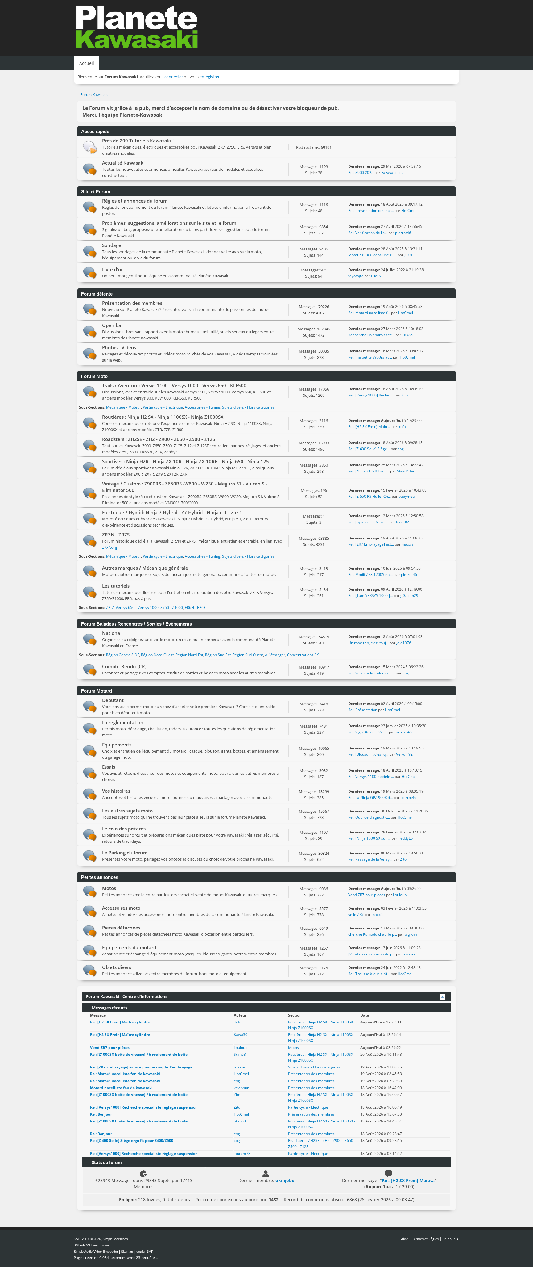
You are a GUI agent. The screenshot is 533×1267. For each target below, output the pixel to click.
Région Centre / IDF (122, 654)
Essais (108, 767)
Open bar (112, 325)
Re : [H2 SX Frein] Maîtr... (369, 426)
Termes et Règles (425, 1238)
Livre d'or (112, 269)
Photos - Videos (119, 347)
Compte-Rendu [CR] (124, 666)
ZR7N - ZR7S (116, 534)
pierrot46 (403, 232)
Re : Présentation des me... (371, 210)
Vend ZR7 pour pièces (367, 894)
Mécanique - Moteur (123, 407)
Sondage (111, 245)
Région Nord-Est (189, 654)
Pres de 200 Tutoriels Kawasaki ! (138, 140)
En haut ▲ (451, 1238)
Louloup (400, 894)
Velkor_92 (404, 754)
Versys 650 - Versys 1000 (137, 607)
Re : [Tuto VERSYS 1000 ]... (370, 595)
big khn (411, 934)
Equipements (116, 744)
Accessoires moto (121, 908)
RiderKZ (402, 522)
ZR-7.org (109, 547)
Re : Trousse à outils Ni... (369, 973)
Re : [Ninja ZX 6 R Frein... (368, 471)
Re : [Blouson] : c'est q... (368, 754)
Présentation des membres (132, 303)
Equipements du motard (129, 947)
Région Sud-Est (218, 654)
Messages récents (109, 1007)
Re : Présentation (363, 709)
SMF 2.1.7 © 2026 (87, 1239)
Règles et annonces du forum (134, 201)
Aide (404, 1238)
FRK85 (407, 335)
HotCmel (408, 210)
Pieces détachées (121, 928)
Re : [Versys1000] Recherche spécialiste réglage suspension (144, 1107)
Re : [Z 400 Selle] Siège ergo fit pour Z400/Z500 (131, 1140)
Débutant (113, 700)
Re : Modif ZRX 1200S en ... (370, 574)
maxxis (408, 544)
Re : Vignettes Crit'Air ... (368, 732)
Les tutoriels (116, 586)
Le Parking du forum (124, 853)
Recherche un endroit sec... (371, 335)
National (112, 633)
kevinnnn (241, 1087)
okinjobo (285, 1180)
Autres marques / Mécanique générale (145, 568)
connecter (173, 76)
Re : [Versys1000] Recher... (371, 395)
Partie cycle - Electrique (163, 407)
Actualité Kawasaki (123, 163)
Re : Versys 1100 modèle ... (371, 776)
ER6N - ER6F (195, 607)
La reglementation (122, 722)
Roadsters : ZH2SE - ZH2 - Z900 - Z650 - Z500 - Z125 (158, 439)
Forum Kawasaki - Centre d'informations (126, 996)
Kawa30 (240, 1034)
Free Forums (100, 1245)
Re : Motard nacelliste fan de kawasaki (125, 1073)
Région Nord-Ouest (157, 654)
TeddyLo (405, 838)
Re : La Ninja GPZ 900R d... (370, 797)
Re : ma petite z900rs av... (370, 357)
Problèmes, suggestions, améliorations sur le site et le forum (169, 223)
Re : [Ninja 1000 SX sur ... (369, 838)
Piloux (376, 276)
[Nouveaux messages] (90, 169)
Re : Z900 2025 (361, 172)
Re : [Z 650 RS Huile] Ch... (369, 496)
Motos (109, 888)
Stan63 (240, 1054)
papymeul (407, 496)
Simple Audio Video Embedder (96, 1251)
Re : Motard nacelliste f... (369, 312)
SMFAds (79, 1245)
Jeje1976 (403, 642)
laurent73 (242, 1153)
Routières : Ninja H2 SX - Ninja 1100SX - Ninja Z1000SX (162, 417)
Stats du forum (106, 1162)
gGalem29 (409, 595)
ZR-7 (110, 607)
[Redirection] (90, 147)
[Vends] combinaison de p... (371, 954)
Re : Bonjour (101, 1114)
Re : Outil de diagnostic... (369, 817)
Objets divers (116, 967)
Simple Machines (115, 1239)
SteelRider (406, 471)
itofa (402, 426)
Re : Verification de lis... (367, 232)
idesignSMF (144, 1251)
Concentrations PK (303, 654)
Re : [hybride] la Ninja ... (368, 522)
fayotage (355, 276)
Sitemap (127, 1251)
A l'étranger (275, 654)
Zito (404, 395)
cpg (401, 448)
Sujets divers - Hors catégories (248, 407)
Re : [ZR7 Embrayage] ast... (371, 544)
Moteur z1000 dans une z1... (372, 255)
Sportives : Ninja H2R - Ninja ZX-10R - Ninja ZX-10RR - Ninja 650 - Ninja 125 (185, 461)
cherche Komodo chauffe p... (372, 934)
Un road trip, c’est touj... (368, 642)
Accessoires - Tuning (202, 407)
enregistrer (210, 76)
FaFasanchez (392, 172)
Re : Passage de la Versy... (370, 859)
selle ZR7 (356, 914)
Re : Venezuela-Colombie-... (371, 673)
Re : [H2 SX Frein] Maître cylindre (120, 1022)
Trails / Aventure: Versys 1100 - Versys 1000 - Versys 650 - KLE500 (174, 385)
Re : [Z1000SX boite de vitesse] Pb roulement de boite (139, 1054)
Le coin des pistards (124, 828)
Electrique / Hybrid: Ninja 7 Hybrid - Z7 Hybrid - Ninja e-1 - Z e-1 (172, 512)
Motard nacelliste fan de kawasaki (121, 1087)
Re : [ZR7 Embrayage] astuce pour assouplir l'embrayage (141, 1067)
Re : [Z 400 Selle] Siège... (369, 448)
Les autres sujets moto (127, 811)
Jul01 (408, 255)
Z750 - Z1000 (171, 607)
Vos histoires (116, 791)
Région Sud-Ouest (248, 654)
